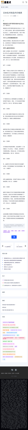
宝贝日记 (7, 380)
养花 (20, 383)
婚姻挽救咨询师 (21, 404)
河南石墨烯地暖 (23, 417)
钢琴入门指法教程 (9, 391)
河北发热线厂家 (8, 412)
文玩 (25, 385)
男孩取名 (22, 403)
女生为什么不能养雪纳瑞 (8, 322)
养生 (5, 426)
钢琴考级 (24, 399)
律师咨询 (13, 381)
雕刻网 (7, 398)
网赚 (5, 424)
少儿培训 (20, 423)
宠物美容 (22, 392)
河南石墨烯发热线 (10, 417)
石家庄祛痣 (10, 400)
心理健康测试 (19, 405)
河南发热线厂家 (16, 417)
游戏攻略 (15, 380)
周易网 (12, 395)
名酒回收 (23, 383)
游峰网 (14, 388)
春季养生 (13, 421)
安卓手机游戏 (23, 424)
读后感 (6, 385)
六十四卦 (15, 395)
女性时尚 (6, 397)
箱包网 (9, 390)
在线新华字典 (16, 390)
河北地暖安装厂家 (21, 412)
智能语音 (13, 408)
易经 (21, 380)
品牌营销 (5, 387)
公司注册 (16, 386)
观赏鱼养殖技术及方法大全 (9, 335)
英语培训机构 (15, 391)
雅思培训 (21, 390)
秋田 (12, 230)
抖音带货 (22, 426)
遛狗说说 (4, 307)
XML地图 (17, 373)
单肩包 (22, 407)
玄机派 (9, 385)
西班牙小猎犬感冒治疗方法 (9, 354)
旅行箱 (12, 407)
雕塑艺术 (12, 398)
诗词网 (17, 428)
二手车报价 (22, 401)
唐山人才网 (23, 384)
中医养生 (9, 421)
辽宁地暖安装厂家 (23, 414)
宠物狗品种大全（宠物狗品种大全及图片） (13, 285)
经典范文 (8, 383)
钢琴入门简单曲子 (12, 399)
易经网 (9, 395)
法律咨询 (16, 385)
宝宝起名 (7, 403)
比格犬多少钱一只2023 (16, 330)
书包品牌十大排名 (9, 406)
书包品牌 (5, 407)
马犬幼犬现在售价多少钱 (8, 349)
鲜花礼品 (24, 396)
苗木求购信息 (7, 411)
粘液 (4, 332)
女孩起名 (8, 404)
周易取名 (18, 403)
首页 (3, 7)
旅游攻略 (9, 382)
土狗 (19, 230)
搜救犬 (21, 381)
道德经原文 (15, 404)
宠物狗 (6, 7)
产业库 (6, 381)
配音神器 (2, 409)
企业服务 (12, 385)
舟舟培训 (5, 423)
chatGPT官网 (3, 386)
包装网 (7, 424)
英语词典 (21, 402)
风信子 (23, 387)
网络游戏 (18, 426)
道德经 (11, 404)
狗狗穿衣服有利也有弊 (12, 332)
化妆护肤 (10, 397)
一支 (4, 359)
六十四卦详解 (20, 395)
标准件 (14, 389)
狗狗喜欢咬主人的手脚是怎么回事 (10, 327)
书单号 (21, 388)
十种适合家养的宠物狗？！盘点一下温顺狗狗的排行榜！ (13, 338)
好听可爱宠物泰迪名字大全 (9, 351)
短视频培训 (15, 424)
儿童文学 (12, 386)
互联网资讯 (10, 426)
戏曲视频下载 (7, 409)
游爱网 (20, 387)
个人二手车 (6, 402)
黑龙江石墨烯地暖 (19, 415)
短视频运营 (20, 427)
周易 (19, 380)
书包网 (21, 389)
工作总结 (12, 382)
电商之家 (9, 394)
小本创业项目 (14, 387)
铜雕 (20, 397)
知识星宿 (11, 388)
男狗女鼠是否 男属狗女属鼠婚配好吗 (12, 282)
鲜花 (21, 396)
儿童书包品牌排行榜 (16, 406)
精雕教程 (5, 395)
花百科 (13, 373)
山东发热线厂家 (15, 416)
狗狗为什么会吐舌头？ (8, 266)
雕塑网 (4, 398)
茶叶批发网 (24, 421)
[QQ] (15, 369)
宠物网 (5, 392)
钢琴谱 (24, 398)
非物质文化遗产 (21, 382)
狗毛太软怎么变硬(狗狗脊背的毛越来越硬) (13, 260)
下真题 (8, 388)
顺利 (18, 335)
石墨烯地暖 (3, 391)
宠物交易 (20, 391)
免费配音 (24, 408)
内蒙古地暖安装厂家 (7, 419)
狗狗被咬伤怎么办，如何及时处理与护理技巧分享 (14, 258)
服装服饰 (9, 381)
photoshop (16, 393)
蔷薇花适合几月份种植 (8, 346)
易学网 (24, 395)
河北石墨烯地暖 (15, 412)
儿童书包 (22, 406)
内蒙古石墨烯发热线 (11, 418)
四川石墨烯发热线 (10, 420)
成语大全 (12, 423)
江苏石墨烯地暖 (22, 419)
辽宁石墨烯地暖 (16, 414)
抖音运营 (24, 427)
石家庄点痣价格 (15, 400)
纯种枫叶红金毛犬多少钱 (8, 343)
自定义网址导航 (18, 394)
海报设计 (23, 393)
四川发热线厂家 (16, 420)
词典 (2, 403)
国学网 (4, 389)
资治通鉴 (5, 410)
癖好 (18, 387)
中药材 (20, 421)
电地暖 (12, 390)
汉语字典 (18, 402)
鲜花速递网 (10, 396)
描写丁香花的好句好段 (8, 356)
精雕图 (16, 382)
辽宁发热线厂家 (10, 414)
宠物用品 (14, 392)
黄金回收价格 (7, 393)
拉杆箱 (15, 407)
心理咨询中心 (6, 405)
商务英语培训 (5, 390)
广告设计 (19, 393)
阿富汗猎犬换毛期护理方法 (8, 310)
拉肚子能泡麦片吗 (8, 264)
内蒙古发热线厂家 (18, 418)
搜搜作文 (19, 384)
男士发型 (11, 384)
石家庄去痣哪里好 (4, 400)
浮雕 (9, 398)
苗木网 (22, 410)
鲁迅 (6, 389)
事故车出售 (6, 401)
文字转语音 (9, 408)
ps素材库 (25, 390)
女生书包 (8, 407)
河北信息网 (18, 381)
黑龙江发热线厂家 (12, 415)
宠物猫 (6, 373)
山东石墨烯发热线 (9, 416)
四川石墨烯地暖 (23, 420)
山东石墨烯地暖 (22, 416)
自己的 (5, 230)
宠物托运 (18, 392)
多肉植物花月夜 (18, 356)
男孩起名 (11, 403)
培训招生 (12, 383)
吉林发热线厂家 (9, 413)
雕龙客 (8, 427)
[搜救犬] (6, 2)
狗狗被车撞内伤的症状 (9, 280)
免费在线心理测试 (13, 405)
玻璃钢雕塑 (17, 398)
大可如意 (18, 388)
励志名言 (8, 386)
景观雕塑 (20, 398)
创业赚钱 (18, 425)
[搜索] (23, 2)
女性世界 (13, 397)
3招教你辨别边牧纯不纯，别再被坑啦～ (12, 262)
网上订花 (18, 396)
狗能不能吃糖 (6, 330)
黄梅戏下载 (23, 409)
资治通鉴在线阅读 (16, 410)
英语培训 (24, 423)
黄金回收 (23, 391)
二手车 (10, 401)
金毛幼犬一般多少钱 (7, 341)
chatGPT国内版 (21, 385)
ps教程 (12, 393)
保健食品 (17, 421)
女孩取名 (14, 403)
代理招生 (24, 380)
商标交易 (9, 387)
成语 (4, 403)
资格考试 (16, 423)
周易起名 (4, 404)
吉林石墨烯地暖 (15, 413)
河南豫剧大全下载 (13, 409)
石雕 (22, 397)
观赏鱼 (9, 373)
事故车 (13, 401)
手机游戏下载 (8, 425)
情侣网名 (5, 383)
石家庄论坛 (18, 389)
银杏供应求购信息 (20, 411)
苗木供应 (11, 424)
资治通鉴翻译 (10, 410)
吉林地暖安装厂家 (22, 413)
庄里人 (5, 388)
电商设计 (2, 381)
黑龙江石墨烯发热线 (5, 415)
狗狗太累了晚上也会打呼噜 (9, 324)
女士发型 (15, 384)
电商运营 (6, 394)
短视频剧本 (10, 389)
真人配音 (21, 408)
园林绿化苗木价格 (13, 411)
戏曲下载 (7, 384)
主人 (9, 230)
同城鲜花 (14, 396)
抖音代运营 (12, 380)
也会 (16, 230)
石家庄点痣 (17, 383)
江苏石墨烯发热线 (15, 419)
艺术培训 (8, 423)
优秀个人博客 (15, 427)
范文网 (5, 382)
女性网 (17, 397)
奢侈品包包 (19, 407)
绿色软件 (22, 425)
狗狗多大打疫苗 (7, 269)
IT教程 (19, 424)
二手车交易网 (17, 401)
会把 (16, 346)
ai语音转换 (5, 408)
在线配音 (17, 408)
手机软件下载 (13, 425)
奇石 (3, 427)
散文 (14, 428)
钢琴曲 (7, 399)
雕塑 (6, 427)
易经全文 (5, 396)
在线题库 (11, 428)
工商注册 (14, 426)
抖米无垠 (19, 386)
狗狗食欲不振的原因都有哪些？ (9, 304)
